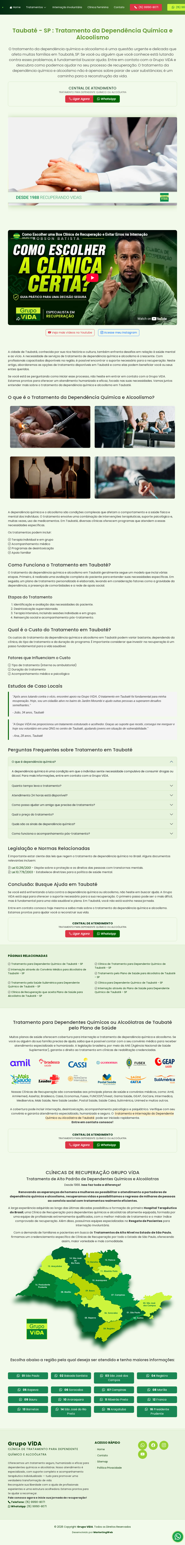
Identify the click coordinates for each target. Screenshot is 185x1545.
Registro (159, 1376)
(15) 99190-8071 (27, 1502)
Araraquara (73, 1399)
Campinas (116, 1390)
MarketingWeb (103, 1532)
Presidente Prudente (159, 1411)
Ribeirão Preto (116, 1399)
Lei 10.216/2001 (21, 868)
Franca (159, 1399)
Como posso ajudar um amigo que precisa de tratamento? (53, 805)
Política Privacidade (109, 1467)
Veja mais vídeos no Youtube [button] (71, 332)
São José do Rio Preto (73, 1411)
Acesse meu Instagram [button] (120, 332)
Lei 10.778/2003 (22, 872)
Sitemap (102, 1461)
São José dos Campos (116, 1378)
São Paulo (30, 1376)
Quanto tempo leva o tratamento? (36, 786)
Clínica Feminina (97, 7)
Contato (119, 7)
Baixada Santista (73, 1376)
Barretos (31, 1409)
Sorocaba (73, 1390)
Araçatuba (116, 1409)
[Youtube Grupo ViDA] (142, 1454)
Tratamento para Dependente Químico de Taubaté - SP (47, 964)
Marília (159, 1390)
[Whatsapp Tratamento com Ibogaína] (177, 1538)
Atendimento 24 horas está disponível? (40, 795)
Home (17, 7)
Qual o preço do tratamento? (33, 814)
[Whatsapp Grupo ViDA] (142, 1445)
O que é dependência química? (34, 762)
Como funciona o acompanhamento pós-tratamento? (51, 834)
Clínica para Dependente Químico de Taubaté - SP (130, 982)
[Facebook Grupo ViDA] (153, 1445)
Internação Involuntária (67, 7)
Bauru (30, 1399)
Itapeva (30, 1390)
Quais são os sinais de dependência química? (43, 824)
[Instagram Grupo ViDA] (163, 1445)
